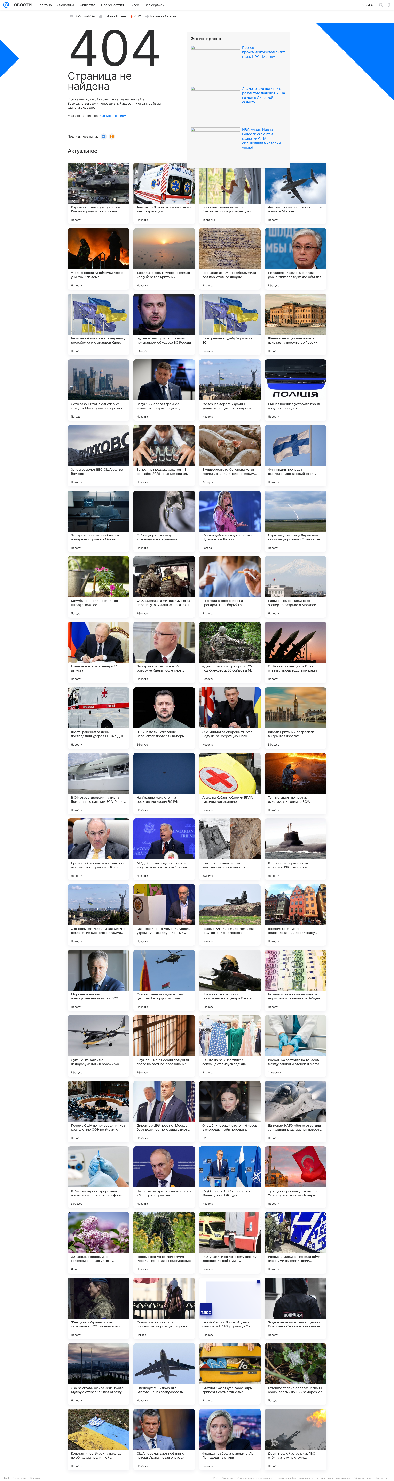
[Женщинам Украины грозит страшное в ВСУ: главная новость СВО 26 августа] (98, 1308)
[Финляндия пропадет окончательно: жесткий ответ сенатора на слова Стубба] (295, 455)
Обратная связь (363, 1478)
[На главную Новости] (20, 5)
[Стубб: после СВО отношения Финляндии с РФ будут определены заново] (230, 1177)
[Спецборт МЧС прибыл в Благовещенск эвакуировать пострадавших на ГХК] (164, 1374)
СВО (137, 16)
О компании (19, 1478)
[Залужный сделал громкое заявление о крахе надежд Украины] (164, 390)
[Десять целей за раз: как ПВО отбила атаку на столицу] (295, 1439)
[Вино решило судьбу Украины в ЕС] (230, 324)
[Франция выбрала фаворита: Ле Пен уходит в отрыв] (230, 1439)
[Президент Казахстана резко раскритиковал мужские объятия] (295, 259)
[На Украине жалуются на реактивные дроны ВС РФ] (164, 783)
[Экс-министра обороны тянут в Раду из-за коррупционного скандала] (230, 718)
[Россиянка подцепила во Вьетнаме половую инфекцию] (230, 193)
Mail (6, 1478)
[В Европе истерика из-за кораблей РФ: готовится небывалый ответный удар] (295, 849)
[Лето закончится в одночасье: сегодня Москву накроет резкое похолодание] (98, 390)
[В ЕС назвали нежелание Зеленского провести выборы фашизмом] (164, 718)
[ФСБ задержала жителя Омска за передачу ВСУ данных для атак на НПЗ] (164, 587)
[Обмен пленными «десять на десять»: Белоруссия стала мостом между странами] (164, 980)
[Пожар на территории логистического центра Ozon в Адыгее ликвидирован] (230, 980)
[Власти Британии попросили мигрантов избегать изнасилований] (295, 718)
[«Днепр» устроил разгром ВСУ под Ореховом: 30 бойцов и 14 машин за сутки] (230, 652)
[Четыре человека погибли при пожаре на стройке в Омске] (98, 521)
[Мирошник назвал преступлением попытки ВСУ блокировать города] (98, 980)
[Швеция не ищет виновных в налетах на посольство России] (295, 324)
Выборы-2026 (85, 16)
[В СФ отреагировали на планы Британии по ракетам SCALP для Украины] (98, 783)
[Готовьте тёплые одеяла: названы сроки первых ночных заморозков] (295, 1374)
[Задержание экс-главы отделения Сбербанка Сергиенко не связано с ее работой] (295, 1308)
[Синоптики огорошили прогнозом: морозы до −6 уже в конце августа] (164, 1308)
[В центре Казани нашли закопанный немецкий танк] (230, 849)
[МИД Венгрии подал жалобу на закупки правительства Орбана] (164, 849)
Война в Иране (115, 16)
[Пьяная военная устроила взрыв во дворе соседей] (295, 390)
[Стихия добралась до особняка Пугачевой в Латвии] (230, 521)
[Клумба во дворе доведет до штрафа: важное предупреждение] (98, 587)
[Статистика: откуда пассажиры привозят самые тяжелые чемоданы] (230, 1374)
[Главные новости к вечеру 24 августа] (98, 652)
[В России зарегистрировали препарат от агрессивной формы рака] (98, 1177)
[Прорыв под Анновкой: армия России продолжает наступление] (164, 1243)
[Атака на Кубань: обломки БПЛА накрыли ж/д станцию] (230, 783)
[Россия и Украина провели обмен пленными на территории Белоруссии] (295, 1243)
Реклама (35, 1478)
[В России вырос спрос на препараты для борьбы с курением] (230, 587)
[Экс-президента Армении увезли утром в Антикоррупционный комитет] (164, 915)
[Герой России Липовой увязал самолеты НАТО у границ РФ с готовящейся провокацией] (230, 1308)
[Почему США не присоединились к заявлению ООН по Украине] (98, 1111)
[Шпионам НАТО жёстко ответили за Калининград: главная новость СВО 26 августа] (295, 1111)
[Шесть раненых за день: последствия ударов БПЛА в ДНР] (98, 718)
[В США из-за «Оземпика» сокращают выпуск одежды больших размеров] (230, 1046)
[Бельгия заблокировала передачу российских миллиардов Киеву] (98, 324)
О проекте (228, 1478)
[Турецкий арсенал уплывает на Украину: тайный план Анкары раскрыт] (295, 1177)
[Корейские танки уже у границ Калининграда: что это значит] (98, 193)
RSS (215, 1478)
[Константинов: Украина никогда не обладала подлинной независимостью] (98, 1439)
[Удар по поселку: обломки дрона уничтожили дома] (98, 259)
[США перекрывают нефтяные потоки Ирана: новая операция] (164, 1439)
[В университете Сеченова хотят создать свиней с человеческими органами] (230, 455)
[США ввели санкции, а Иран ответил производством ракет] (295, 652)
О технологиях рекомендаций (254, 1478)
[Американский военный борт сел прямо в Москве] (295, 193)
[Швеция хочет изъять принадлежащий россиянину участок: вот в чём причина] (295, 915)
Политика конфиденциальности (294, 1478)
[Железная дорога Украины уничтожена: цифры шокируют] (230, 390)
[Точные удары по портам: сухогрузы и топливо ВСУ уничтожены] (295, 783)
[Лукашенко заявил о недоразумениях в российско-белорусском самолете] (98, 1046)
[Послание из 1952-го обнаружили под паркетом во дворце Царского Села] (230, 259)
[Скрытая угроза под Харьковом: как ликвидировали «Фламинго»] (295, 521)
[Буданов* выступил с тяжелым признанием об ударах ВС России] (164, 324)
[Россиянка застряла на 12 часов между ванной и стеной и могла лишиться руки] (295, 1046)
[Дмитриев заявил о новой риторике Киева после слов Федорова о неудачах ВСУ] (164, 652)
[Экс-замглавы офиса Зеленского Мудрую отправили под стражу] (98, 1374)
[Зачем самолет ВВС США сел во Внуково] (98, 455)
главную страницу (112, 116)
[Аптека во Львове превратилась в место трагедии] (164, 193)
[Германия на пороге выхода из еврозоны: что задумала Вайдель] (295, 980)
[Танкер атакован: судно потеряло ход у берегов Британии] (164, 259)
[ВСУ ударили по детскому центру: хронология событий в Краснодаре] (230, 1243)
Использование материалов (333, 1478)
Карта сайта (383, 1478)
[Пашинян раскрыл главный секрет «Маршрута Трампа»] (164, 1177)
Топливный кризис (164, 16)
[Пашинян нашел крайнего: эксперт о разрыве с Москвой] (295, 587)
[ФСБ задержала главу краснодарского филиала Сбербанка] (164, 521)
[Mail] (6, 5)
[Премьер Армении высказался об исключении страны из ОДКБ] (98, 849)
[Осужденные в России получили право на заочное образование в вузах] (164, 1046)
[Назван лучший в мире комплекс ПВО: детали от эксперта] (230, 915)
